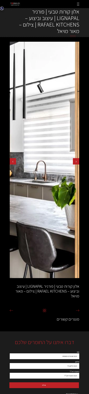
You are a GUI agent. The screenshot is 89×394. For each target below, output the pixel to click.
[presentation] (13, 161)
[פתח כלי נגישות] (2, 8)
